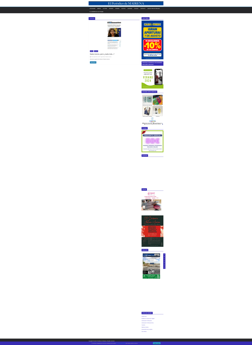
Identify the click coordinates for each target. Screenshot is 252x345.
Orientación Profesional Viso (148, 322)
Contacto (142, 8)
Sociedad (130, 8)
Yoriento (143, 325)
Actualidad (92, 8)
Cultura (105, 8)
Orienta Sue (144, 316)
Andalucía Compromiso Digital (148, 318)
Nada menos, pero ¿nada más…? (102, 54)
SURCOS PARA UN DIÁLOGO (153, 8)
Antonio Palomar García (106, 56)
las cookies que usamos (120, 343)
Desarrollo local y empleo (147, 329)
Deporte (111, 8)
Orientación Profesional (147, 320)
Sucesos (136, 8)
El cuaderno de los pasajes (96, 11)
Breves (99, 8)
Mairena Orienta (145, 327)
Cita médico (144, 331)
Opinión (117, 8)
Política (123, 8)
